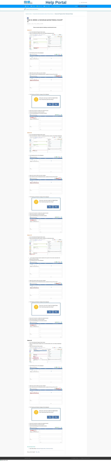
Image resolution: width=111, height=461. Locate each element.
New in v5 (40, 6)
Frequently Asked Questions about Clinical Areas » (43, 13)
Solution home (29, 13)
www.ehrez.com (27, 458)
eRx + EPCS (47, 6)
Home (27, 6)
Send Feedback (82, 6)
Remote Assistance (56, 6)
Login (76, 6)
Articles (33, 6)
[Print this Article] (28, 21)
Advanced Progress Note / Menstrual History (64, 13)
